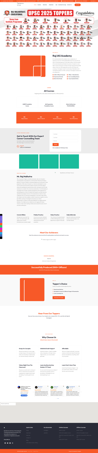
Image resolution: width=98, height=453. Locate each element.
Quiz (56, 4)
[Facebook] (5, 443)
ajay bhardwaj (40, 386)
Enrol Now (77, 4)
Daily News (51, 4)
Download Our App (62, 4)
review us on (23, 395)
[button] (1, 28)
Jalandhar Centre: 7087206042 (77, 1)
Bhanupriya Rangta (57, 386)
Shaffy (70, 386)
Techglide (79, 451)
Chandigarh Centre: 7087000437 (62, 1)
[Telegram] (10, 443)
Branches (45, 4)
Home (35, 4)
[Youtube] (7, 443)
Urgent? (22, 145)
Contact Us (69, 4)
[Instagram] (12, 443)
